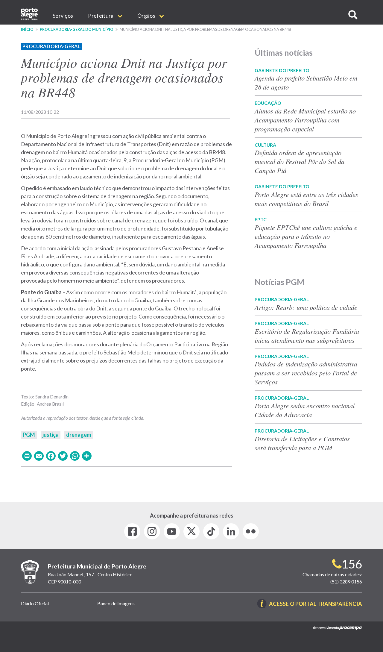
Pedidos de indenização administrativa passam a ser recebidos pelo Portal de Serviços (306, 372)
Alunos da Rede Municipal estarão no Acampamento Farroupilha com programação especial (305, 119)
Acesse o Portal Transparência (315, 604)
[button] (353, 14)
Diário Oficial (35, 603)
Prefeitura (101, 15)
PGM (29, 434)
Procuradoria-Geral (51, 46)
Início (27, 29)
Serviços (63, 15)
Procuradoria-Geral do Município (76, 29)
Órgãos (146, 15)
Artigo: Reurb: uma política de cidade (306, 307)
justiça (50, 434)
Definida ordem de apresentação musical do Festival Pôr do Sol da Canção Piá (299, 161)
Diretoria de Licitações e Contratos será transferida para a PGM (302, 443)
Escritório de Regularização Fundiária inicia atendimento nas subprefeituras (307, 336)
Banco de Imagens (116, 603)
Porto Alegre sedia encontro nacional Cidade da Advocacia (305, 410)
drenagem (78, 434)
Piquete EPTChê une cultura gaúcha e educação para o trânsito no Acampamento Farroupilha (306, 236)
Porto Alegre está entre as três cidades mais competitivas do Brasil (306, 199)
